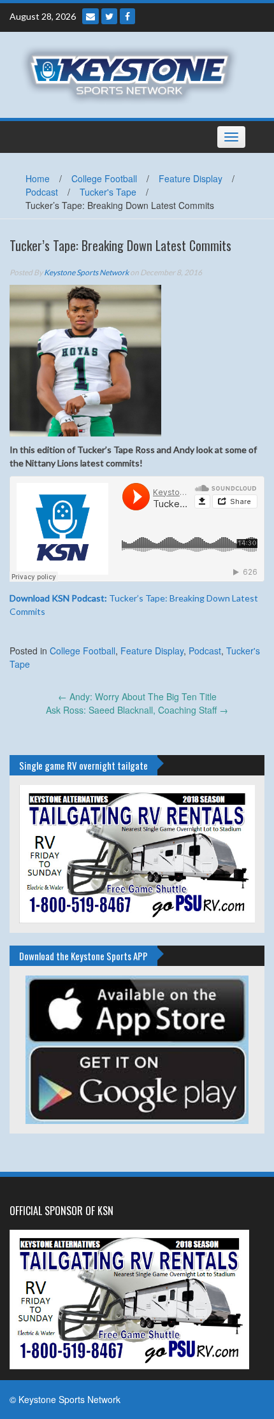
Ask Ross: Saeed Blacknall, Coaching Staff (137, 709)
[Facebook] (127, 16)
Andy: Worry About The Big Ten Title (137, 696)
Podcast (41, 191)
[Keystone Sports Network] (132, 73)
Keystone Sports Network (86, 272)
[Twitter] (109, 16)
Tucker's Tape (108, 191)
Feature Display (190, 178)
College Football (104, 178)
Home (37, 178)
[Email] (90, 16)
